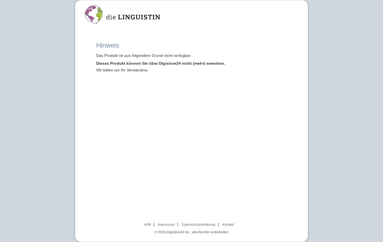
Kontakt (228, 225)
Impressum (166, 225)
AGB (147, 225)
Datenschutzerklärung (198, 225)
